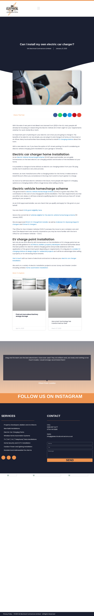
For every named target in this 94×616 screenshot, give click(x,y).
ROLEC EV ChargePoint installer (37, 222)
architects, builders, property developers (45, 245)
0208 (49, 427)
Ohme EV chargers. (30, 224)
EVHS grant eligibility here (33, 210)
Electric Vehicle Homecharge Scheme (30, 157)
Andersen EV (60, 222)
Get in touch (17, 258)
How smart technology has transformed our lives (61, 322)
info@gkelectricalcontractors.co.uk (60, 436)
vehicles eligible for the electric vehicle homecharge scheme (53, 215)
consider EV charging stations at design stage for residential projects (46, 250)
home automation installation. (37, 268)
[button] (38, 8)
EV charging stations (65, 139)
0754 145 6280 (52, 429)
